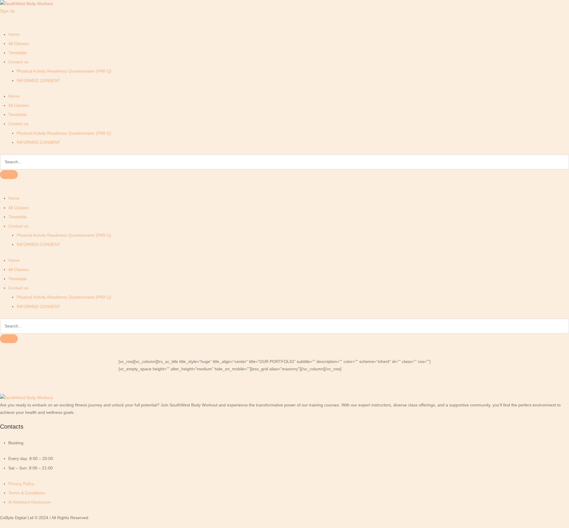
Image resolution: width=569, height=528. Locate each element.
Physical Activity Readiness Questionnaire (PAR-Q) (64, 71)
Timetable (17, 52)
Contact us (18, 61)
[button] (7, 11)
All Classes (18, 43)
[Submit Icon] (9, 174)
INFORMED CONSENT (38, 80)
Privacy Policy (21, 483)
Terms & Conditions (26, 492)
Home (14, 34)
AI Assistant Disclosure (29, 502)
